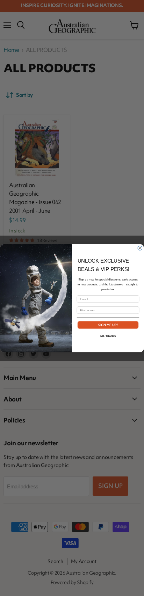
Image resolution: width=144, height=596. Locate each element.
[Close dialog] (140, 248)
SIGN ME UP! (108, 325)
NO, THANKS (108, 335)
